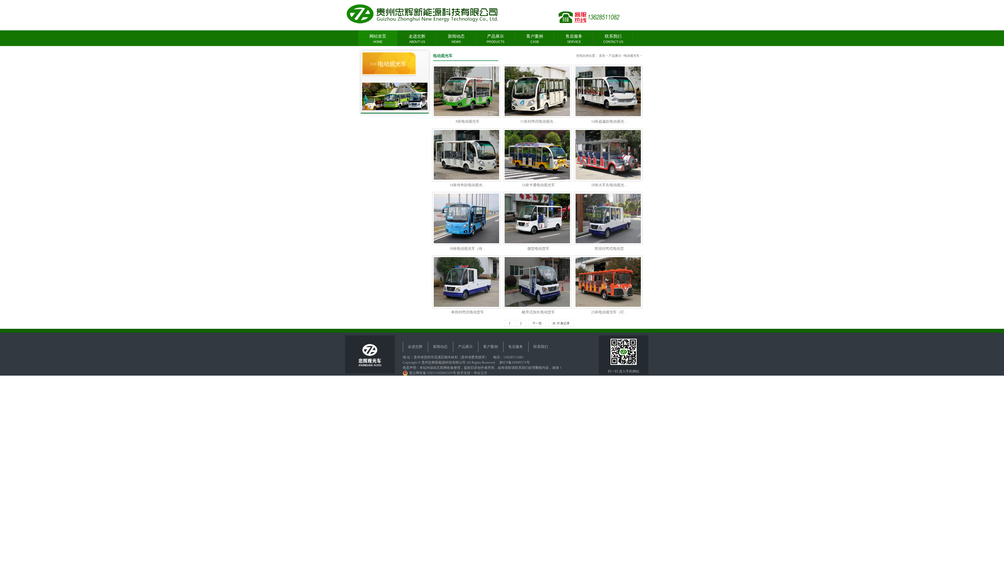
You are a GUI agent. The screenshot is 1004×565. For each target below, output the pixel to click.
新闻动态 (456, 39)
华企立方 (480, 373)
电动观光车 (632, 56)
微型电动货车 (538, 218)
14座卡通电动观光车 (538, 154)
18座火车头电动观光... (609, 154)
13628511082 (513, 357)
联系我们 (613, 39)
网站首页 (377, 39)
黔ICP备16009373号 (515, 362)
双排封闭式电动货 (609, 218)
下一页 (537, 323)
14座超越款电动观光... (609, 91)
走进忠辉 (417, 39)
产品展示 (495, 39)
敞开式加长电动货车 (538, 281)
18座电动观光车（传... (467, 218)
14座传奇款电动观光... (467, 154)
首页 (602, 56)
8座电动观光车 (467, 91)
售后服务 (574, 39)
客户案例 (534, 39)
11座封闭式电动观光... (538, 91)
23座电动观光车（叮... (609, 281)
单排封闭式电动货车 (467, 281)
